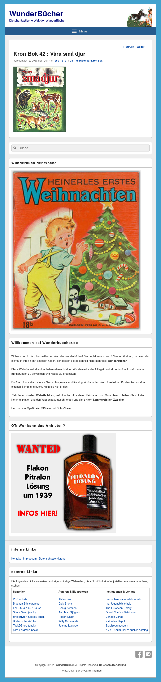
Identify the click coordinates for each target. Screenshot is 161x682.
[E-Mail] (148, 654)
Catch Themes (93, 670)
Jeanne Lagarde (68, 625)
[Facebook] (139, 654)
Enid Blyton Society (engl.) (29, 617)
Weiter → (142, 47)
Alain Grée (64, 599)
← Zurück (128, 47)
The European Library (119, 608)
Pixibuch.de (20, 599)
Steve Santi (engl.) (24, 612)
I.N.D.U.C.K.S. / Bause (27, 608)
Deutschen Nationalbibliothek (123, 599)
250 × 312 (60, 60)
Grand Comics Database (120, 612)
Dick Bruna (65, 603)
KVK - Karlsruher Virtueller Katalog (127, 630)
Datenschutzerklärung (52, 558)
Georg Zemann (67, 608)
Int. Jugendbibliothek (118, 603)
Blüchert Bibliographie (26, 603)
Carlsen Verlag (114, 617)
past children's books (26, 630)
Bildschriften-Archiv (25, 621)
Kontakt (16, 558)
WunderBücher (36, 13)
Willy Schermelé (68, 621)
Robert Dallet (66, 617)
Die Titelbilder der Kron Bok (86, 60)
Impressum (30, 558)
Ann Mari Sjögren (68, 612)
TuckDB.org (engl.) (24, 625)
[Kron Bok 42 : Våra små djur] (39, 130)
